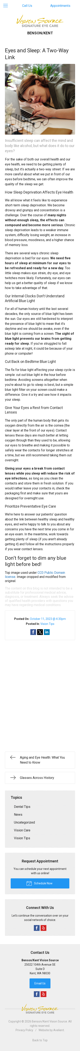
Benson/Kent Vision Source (49, 1021)
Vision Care (22, 830)
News (18, 815)
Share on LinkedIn (47, 632)
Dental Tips (22, 807)
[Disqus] (40, 692)
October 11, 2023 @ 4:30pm (48, 619)
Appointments (60, 6)
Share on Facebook (33, 632)
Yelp (43, 928)
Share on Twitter (40, 632)
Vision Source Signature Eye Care (40, 1009)
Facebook (37, 928)
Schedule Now (43, 883)
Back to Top (40, 1040)
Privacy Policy (24, 1030)
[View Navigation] (7, 6)
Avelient (58, 1030)
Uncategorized (24, 822)
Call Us (27, 6)
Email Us (40, 983)
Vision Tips (47, 623)
